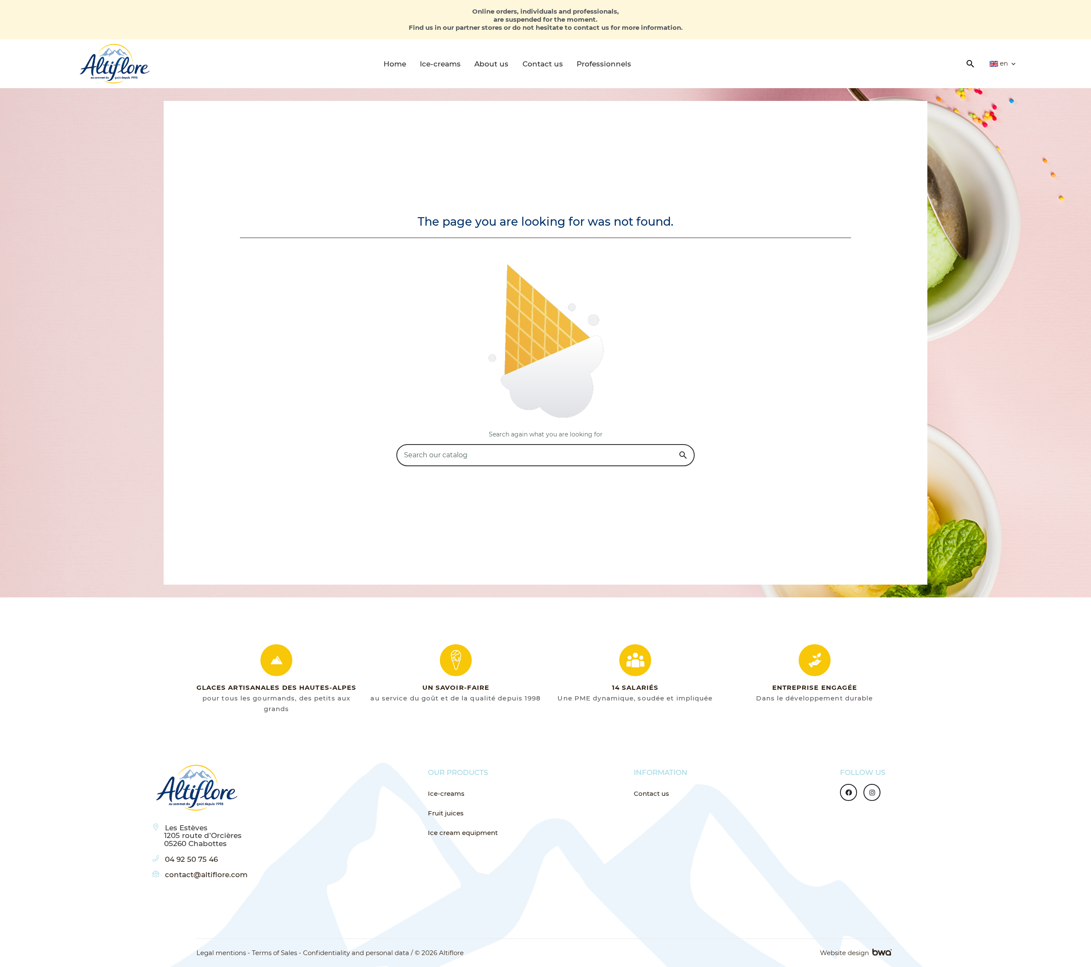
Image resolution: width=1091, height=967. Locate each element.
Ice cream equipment (463, 833)
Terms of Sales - (276, 953)
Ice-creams (446, 793)
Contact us (651, 793)
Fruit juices (446, 813)
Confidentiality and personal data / (358, 953)
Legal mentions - (223, 953)
